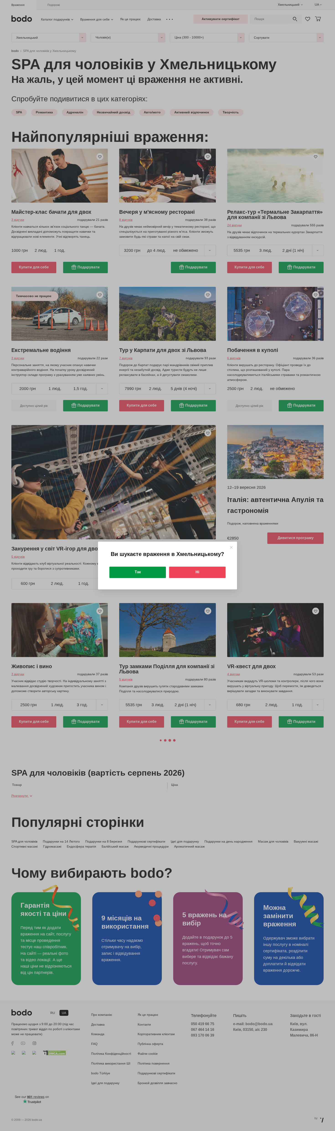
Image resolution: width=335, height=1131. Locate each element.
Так (138, 572)
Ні (197, 572)
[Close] (231, 547)
